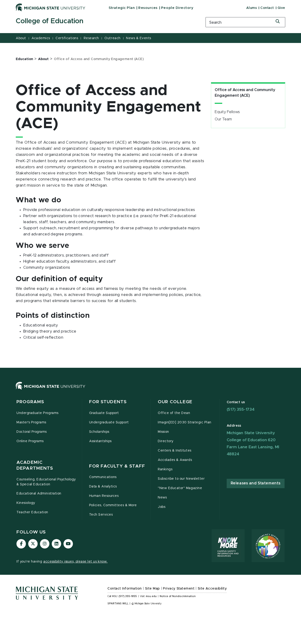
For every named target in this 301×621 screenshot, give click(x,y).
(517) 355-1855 (128, 596)
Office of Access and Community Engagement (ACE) (245, 92)
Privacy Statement (178, 588)
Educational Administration (38, 493)
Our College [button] (175, 402)
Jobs (161, 507)
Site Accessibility (212, 588)
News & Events (138, 38)
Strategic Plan (122, 8)
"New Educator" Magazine (180, 488)
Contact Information (124, 588)
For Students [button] (108, 402)
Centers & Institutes (174, 450)
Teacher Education (32, 512)
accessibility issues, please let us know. (75, 561)
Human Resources (104, 496)
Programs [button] (30, 402)
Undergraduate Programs (37, 413)
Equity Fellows (227, 112)
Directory (166, 441)
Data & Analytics (103, 486)
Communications (103, 477)
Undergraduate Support (109, 422)
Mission (163, 431)
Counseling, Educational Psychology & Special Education (46, 482)
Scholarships (99, 431)
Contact (267, 8)
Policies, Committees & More (113, 505)
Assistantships (100, 441)
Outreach (112, 38)
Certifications (66, 38)
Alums (251, 8)
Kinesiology (25, 503)
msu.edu (151, 596)
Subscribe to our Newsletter (181, 478)
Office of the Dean (174, 413)
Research (91, 38)
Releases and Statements (256, 483)
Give (281, 8)
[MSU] (150, 390)
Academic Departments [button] (34, 465)
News (162, 497)
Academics (41, 38)
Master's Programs (31, 422)
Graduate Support (104, 413)
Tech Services (101, 514)
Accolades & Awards (175, 460)
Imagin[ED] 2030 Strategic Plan (184, 422)
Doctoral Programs (31, 431)
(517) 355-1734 (240, 409)
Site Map (152, 588)
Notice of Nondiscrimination (178, 596)
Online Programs (30, 441)
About (21, 38)
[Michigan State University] (50, 7)
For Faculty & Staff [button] (117, 466)
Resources (148, 8)
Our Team (223, 119)
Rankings (165, 469)
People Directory (177, 8)
